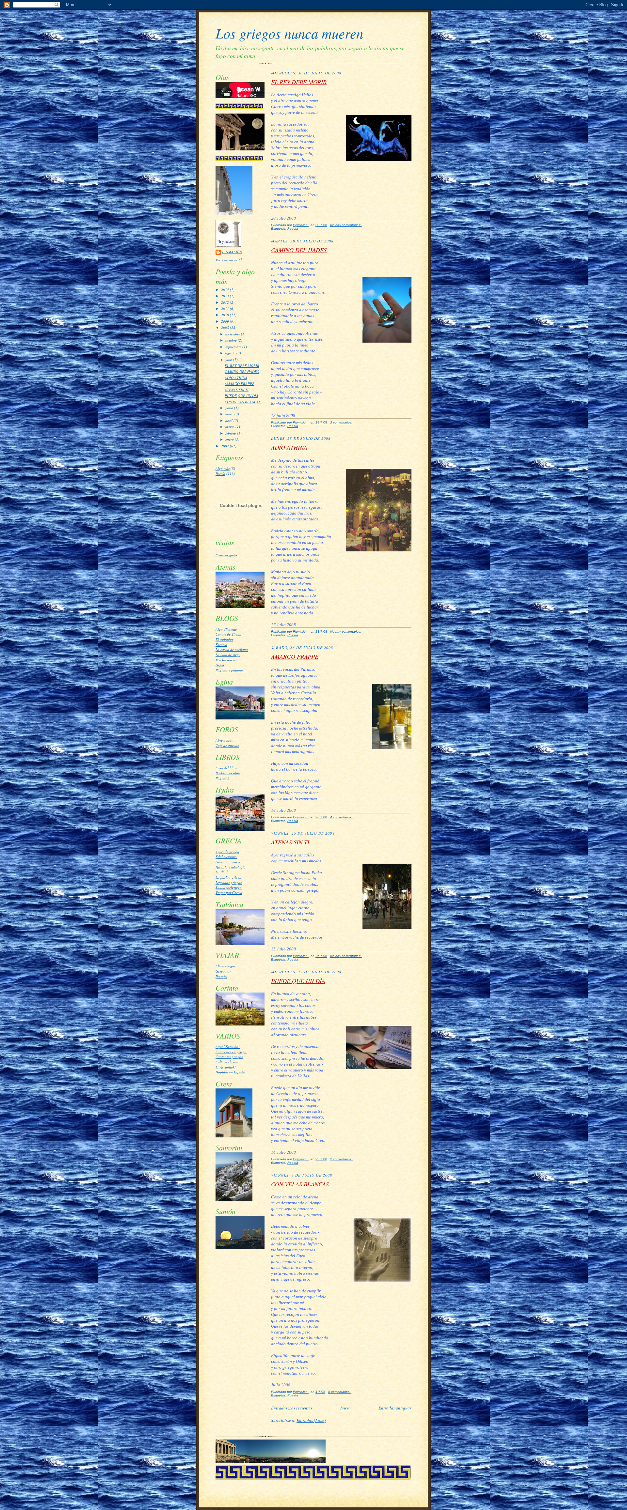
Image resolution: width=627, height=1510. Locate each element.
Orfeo (220, 664)
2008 (225, 327)
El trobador (224, 639)
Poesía (220, 473)
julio (229, 359)
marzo (230, 426)
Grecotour (223, 971)
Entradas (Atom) (311, 1420)
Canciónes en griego (231, 1051)
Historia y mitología (231, 867)
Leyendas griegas (229, 882)
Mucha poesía (226, 659)
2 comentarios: (341, 422)
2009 (225, 321)
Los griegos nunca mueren (289, 33)
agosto (230, 352)
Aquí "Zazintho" (228, 1046)
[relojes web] (241, 528)
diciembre (233, 333)
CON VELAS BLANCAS (243, 401)
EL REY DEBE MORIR (242, 365)
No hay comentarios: (346, 225)
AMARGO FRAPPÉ (239, 383)
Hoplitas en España (230, 1072)
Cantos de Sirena (228, 634)
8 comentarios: (339, 1392)
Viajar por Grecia (229, 892)
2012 (225, 302)
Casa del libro (226, 767)
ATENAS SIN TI (237, 389)
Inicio (345, 1408)
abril (229, 420)
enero (230, 439)
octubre (231, 340)
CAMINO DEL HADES (242, 371)
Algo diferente (226, 629)
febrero (231, 433)
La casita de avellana (232, 649)
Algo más (223, 468)
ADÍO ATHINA (236, 377)
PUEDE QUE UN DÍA (241, 395)
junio (229, 407)
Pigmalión (232, 252)
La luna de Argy (228, 654)
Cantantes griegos (229, 1056)
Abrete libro (224, 740)
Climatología (225, 965)
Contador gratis (226, 555)
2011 (225, 308)
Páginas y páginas (229, 670)
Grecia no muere (228, 861)
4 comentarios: (341, 817)
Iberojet (221, 976)
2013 (225, 295)
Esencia (221, 644)
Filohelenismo (226, 856)
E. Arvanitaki (225, 1067)
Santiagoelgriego (229, 887)
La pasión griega (228, 877)
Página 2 (222, 778)
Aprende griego (227, 851)
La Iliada (223, 872)
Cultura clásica (227, 1061)
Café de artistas (227, 745)
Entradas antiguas (394, 1408)
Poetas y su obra (228, 772)
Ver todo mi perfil (229, 259)
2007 (225, 445)
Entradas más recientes (291, 1408)
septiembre (233, 346)
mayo (229, 413)
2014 (225, 289)
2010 (225, 314)
